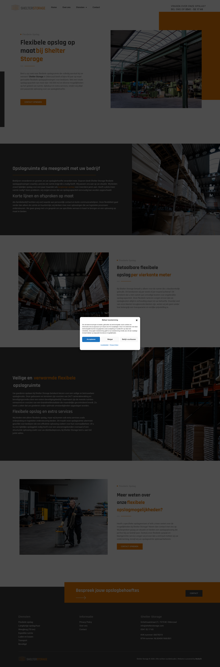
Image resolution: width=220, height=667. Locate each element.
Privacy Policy (114, 345)
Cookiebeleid (105, 345)
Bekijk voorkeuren (129, 339)
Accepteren (91, 339)
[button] (137, 320)
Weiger (110, 339)
